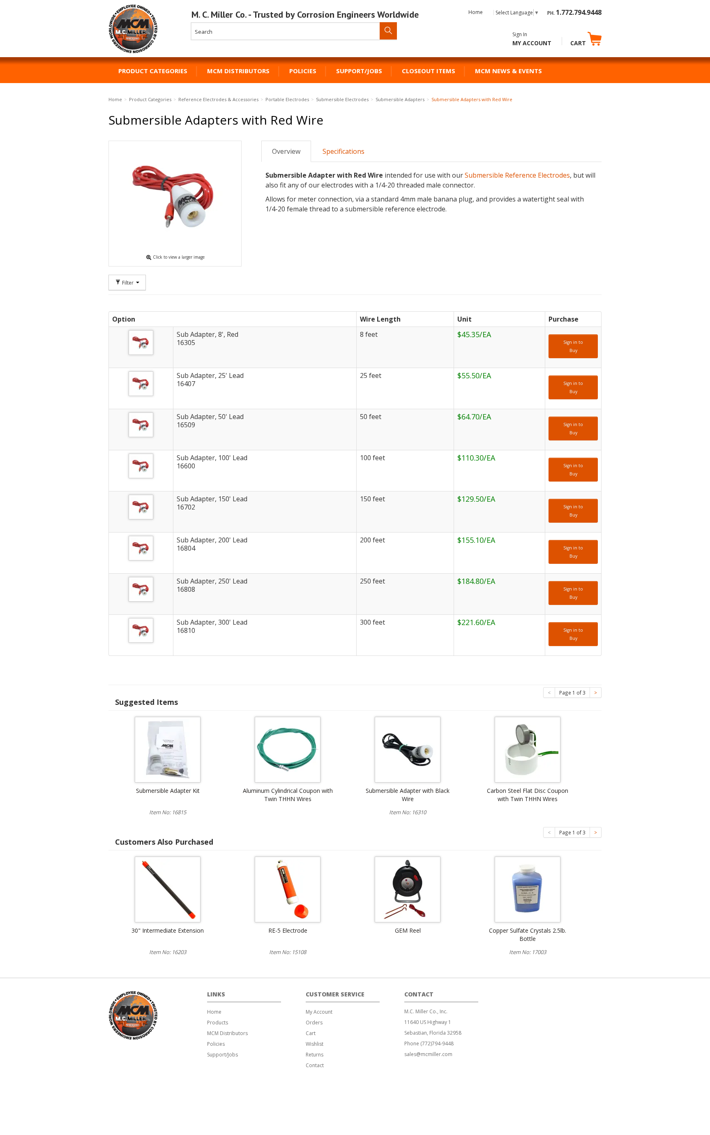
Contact (315, 1065)
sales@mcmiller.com (428, 1054)
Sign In (519, 34)
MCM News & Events (508, 71)
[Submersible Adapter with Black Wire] (407, 748)
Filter (128, 282)
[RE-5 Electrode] (287, 888)
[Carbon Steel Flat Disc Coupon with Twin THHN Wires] (527, 748)
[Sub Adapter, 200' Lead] (141, 548)
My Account (531, 43)
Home (475, 12)
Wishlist (314, 1043)
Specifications (343, 151)
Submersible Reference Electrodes (517, 175)
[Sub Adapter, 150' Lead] (141, 507)
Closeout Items (428, 71)
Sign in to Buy (573, 346)
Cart (579, 43)
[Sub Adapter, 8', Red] (141, 342)
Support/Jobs (359, 71)
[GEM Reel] (407, 888)
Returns (314, 1054)
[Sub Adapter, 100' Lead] (141, 466)
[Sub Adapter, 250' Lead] (141, 589)
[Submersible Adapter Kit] (168, 748)
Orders (314, 1022)
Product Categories (152, 71)
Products (217, 1022)
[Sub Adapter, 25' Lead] (141, 383)
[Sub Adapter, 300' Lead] (141, 630)
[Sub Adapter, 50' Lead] (141, 424)
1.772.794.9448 (579, 12)
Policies (302, 71)
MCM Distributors (238, 71)
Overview (286, 151)
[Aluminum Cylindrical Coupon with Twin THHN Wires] (287, 748)
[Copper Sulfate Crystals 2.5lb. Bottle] (527, 888)
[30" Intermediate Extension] (168, 888)
